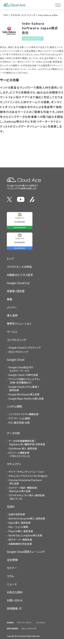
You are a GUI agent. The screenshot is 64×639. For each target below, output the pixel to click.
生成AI (11, 506)
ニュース (12, 584)
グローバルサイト (27, 628)
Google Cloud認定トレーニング (25, 552)
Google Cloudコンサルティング (24, 347)
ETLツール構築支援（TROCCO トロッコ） (19, 454)
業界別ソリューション (19, 323)
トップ (10, 259)
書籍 (9, 299)
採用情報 (12, 608)
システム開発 (14, 406)
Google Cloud (15, 359)
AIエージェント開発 (18, 527)
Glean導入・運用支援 (19, 522)
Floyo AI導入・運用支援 (20, 531)
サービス (12, 332)
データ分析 (13, 433)
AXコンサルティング (18, 351)
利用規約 (10, 622)
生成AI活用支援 (16, 514)
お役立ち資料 (15, 592)
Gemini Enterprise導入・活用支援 (26, 518)
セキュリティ (14, 464)
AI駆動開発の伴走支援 (20, 543)
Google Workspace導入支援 (23, 394)
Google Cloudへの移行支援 (23, 375)
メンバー (12, 307)
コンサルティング (16, 340)
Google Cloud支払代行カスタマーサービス (20, 369)
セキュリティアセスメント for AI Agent (27, 476)
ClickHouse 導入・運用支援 (22, 448)
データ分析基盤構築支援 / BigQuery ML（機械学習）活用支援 (26, 442)
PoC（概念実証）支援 (19, 422)
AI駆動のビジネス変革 (20, 275)
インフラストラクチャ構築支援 (23, 414)
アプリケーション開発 (19, 418)
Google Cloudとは (18, 283)
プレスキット (40, 622)
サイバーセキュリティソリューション (26, 471)
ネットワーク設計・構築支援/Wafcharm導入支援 (22, 489)
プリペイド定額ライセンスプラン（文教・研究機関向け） (24, 380)
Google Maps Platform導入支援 (26, 398)
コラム (10, 576)
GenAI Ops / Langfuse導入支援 (25, 535)
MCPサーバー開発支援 (20, 539)
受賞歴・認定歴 (16, 291)
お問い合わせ (15, 600)
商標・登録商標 (12, 628)
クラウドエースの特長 (19, 267)
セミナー (12, 568)
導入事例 (12, 315)
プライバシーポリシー (25, 622)
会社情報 (12, 560)
